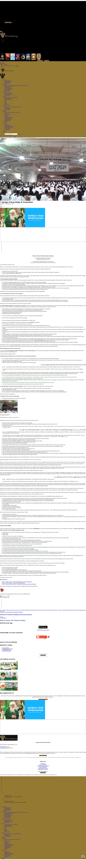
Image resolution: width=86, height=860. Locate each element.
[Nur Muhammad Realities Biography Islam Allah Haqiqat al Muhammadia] (43, 41)
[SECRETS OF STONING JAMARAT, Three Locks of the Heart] (11, 612)
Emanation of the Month (9, 117)
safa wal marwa (38, 610)
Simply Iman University (6, 650)
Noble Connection (8, 81)
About (4, 123)
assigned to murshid (20, 610)
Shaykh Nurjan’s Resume (9, 127)
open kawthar (31, 610)
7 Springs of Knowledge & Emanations (9, 610)
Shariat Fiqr (43, 763)
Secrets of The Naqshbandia (78, 610)
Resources (5, 111)
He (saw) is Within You (9, 88)
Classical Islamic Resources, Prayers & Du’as (12, 112)
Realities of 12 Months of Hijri (14, 137)
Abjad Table (7, 107)
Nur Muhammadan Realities (7, 648)
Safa (34, 610)
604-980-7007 (3, 746)
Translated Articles (8, 119)
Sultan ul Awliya (7, 125)
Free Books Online (8, 843)
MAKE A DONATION (43, 699)
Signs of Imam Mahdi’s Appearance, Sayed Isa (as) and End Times (16, 85)
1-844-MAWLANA (4, 747)
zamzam (84, 610)
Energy (4, 96)
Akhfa (6, 830)
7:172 (3, 431)
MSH (28, 610)
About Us (6, 124)
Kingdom (4, 84)
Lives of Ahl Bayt (5, 647)
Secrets (4, 91)
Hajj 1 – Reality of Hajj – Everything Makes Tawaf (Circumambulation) (17, 581)
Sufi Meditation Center (6, 649)
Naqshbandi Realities (8, 92)
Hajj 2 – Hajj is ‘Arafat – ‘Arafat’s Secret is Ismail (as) (13, 582)
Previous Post (2, 611)
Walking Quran (7, 87)
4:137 (3, 366)
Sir (5, 101)
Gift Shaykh (46, 60)
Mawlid (6, 856)
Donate (4, 131)
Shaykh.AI (6, 115)
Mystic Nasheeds (8, 114)
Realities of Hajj (7, 93)
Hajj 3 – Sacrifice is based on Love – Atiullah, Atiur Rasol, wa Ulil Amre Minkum (19, 584)
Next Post (1, 616)
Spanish (6, 121)
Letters (4, 105)
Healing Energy (7, 82)
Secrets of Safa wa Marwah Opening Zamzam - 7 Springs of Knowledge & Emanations (57, 610)
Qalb (5, 100)
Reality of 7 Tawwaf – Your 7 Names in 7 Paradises (12, 620)
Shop (4, 130)
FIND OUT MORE (43, 755)
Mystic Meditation (43, 767)
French (6, 122)
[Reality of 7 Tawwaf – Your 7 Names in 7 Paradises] (3, 617)
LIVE (1, 31)
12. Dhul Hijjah (21, 137)
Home (1, 137)
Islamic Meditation (8, 80)
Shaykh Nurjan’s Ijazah (9, 126)
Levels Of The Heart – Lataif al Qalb (11, 97)
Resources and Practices (5, 137)
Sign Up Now (43, 655)
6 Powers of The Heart (8, 99)
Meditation (5, 79)
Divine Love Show (8, 118)
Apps (5, 113)
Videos (4, 110)
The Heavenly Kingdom (9, 86)
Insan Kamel (7, 95)
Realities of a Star (8, 98)
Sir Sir (6, 102)
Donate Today (40, 60)
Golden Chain (7, 128)
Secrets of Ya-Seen (8, 89)
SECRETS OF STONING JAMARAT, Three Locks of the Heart (16, 614)
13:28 (3, 479)
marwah (25, 610)
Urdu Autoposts (7, 120)
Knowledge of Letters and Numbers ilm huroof (13, 106)
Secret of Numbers (8, 108)
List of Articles (7, 83)
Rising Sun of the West (9, 94)
